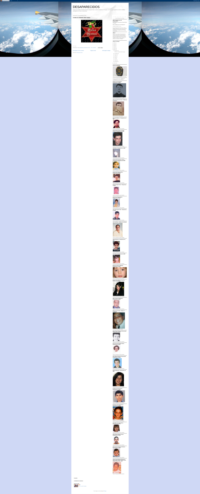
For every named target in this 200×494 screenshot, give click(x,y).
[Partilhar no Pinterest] (102, 47)
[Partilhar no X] (100, 47)
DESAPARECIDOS (86, 7)
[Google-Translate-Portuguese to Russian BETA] (124, 17)
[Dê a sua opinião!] (99, 47)
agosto (116, 54)
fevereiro (116, 61)
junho (116, 56)
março (116, 60)
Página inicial (93, 50)
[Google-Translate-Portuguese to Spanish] (125, 17)
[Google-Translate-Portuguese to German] (117, 17)
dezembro (116, 50)
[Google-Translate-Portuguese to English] (122, 17)
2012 (115, 49)
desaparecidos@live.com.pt (117, 26)
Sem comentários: (93, 47)
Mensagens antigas (106, 50)
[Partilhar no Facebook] (101, 47)
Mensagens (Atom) (79, 52)
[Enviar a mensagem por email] (98, 47)
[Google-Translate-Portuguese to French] (115, 17)
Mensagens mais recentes (78, 50)
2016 (115, 44)
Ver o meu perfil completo (82, 486)
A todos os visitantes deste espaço (81, 17)
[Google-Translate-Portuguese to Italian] (119, 17)
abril (115, 58)
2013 (115, 48)
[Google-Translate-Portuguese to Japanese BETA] (120, 17)
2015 (115, 45)
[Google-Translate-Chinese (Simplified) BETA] (114, 17)
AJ (80, 484)
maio (115, 57)
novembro (116, 53)
